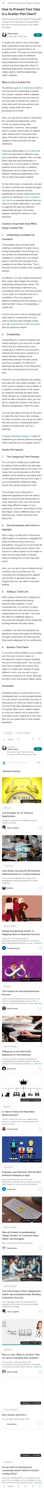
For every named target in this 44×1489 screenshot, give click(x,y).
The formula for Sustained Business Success (20, 993)
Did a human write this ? (14, 1415)
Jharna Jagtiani (13, 828)
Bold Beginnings (13, 948)
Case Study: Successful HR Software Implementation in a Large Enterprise (21, 872)
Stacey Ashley (12, 1372)
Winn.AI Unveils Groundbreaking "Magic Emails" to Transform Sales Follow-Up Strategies (20, 1235)
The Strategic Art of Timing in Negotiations (17, 814)
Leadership (8, 1349)
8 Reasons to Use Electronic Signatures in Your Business (16, 1053)
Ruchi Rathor (12, 1424)
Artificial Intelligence (11, 1410)
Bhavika (10, 888)
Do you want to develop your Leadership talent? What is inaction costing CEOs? (20, 1470)
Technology (8, 733)
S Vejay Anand (12, 1129)
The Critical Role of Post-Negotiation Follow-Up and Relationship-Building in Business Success (21, 1294)
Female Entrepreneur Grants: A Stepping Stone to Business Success (21, 933)
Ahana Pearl (11, 1189)
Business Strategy (23, 733)
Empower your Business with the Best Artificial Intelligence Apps (21, 1174)
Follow (38, 35)
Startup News (12, 1248)
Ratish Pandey (12, 1009)
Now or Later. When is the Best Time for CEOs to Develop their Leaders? (21, 1356)
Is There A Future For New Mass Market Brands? (18, 1113)
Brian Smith (11, 1069)
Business (7, 808)
